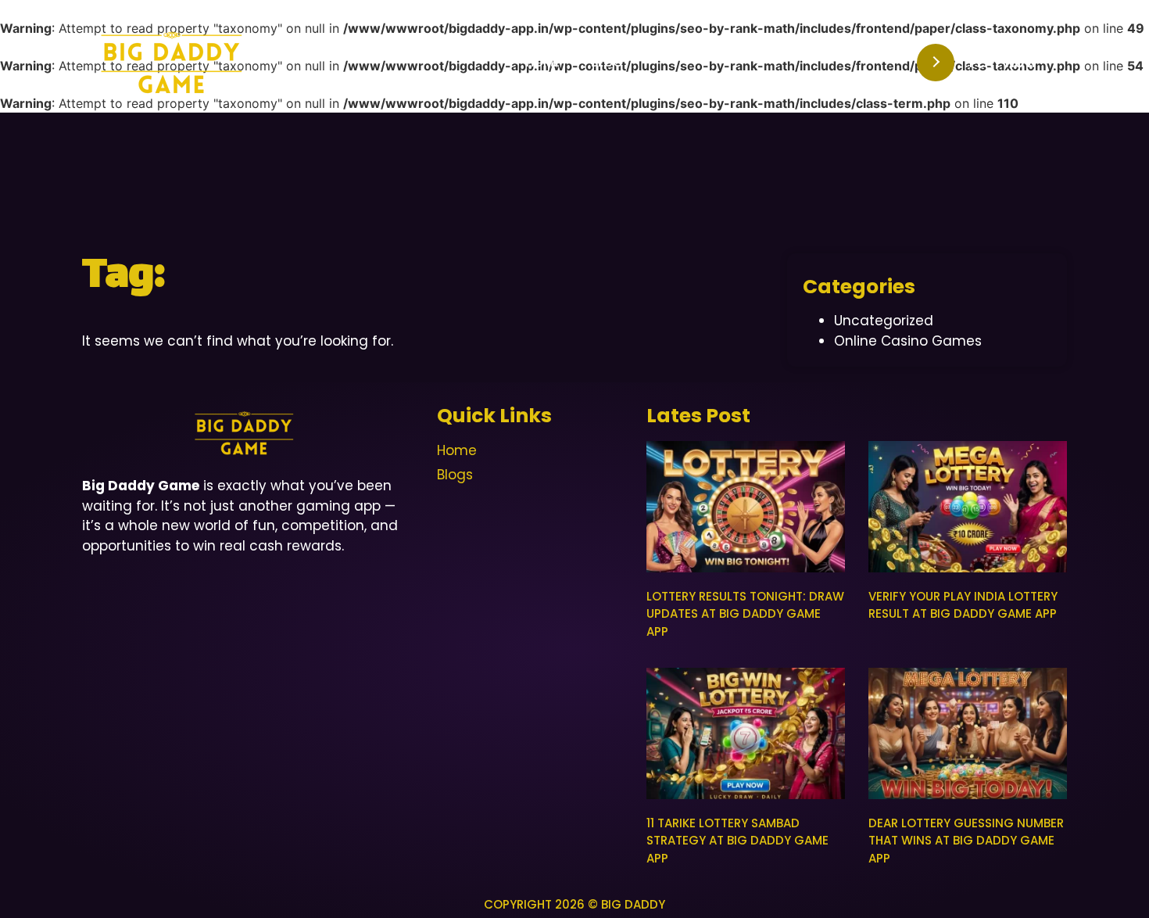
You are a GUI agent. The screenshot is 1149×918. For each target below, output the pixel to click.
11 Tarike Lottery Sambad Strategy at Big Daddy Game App (737, 840)
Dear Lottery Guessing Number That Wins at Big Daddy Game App (966, 840)
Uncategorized (883, 320)
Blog (607, 62)
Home (543, 62)
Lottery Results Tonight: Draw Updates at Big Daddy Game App (745, 614)
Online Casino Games (908, 341)
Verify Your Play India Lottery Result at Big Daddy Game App (963, 605)
